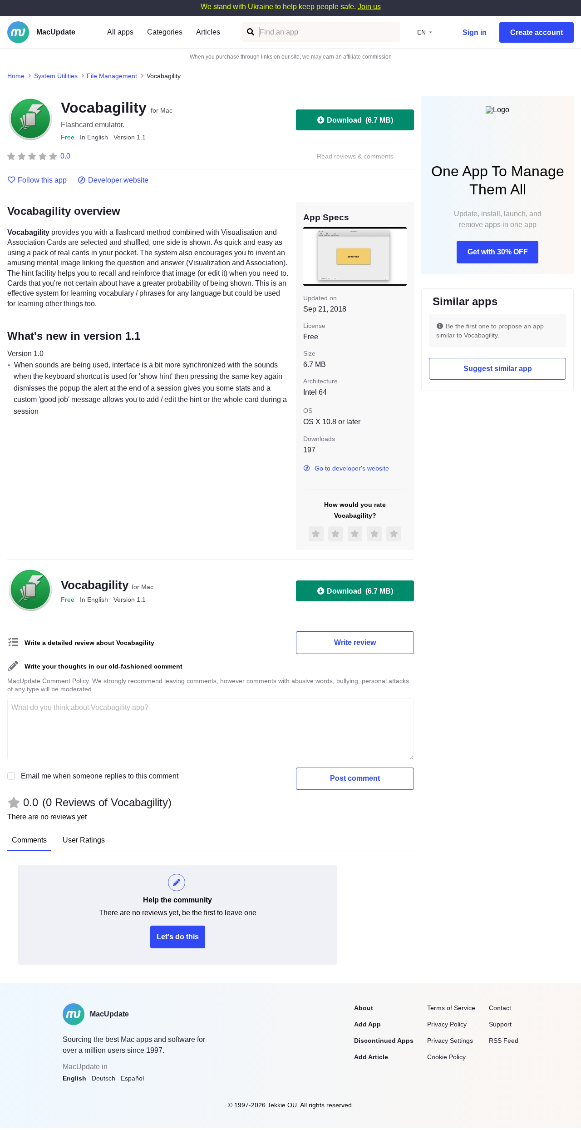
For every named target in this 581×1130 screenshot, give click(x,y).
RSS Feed (503, 1040)
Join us (369, 6)
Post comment (355, 778)
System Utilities (56, 76)
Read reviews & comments (355, 156)
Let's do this (178, 937)
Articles (208, 32)
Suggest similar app (497, 368)
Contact (500, 1008)
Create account (536, 32)
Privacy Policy (447, 1024)
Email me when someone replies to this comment (99, 776)
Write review (355, 642)
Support (500, 1024)
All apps (120, 32)
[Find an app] (250, 32)
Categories (164, 32)
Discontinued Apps (384, 1040)
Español (132, 1078)
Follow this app (42, 180)
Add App (367, 1024)
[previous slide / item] (309, 256)
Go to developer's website (352, 468)
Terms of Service (451, 1008)
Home (16, 76)
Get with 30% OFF (498, 252)
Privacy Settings (450, 1040)
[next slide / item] (400, 256)
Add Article (371, 1057)
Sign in (475, 32)
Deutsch (103, 1078)
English (74, 1078)
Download (360, 120)
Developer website (118, 180)
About (363, 1008)
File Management (112, 76)
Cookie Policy (446, 1057)
